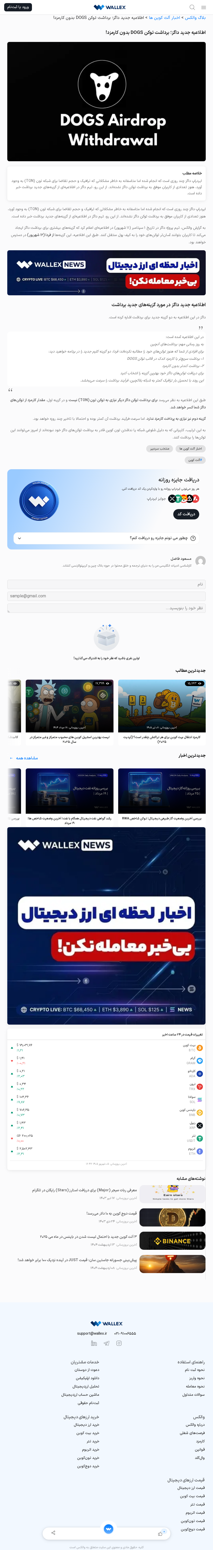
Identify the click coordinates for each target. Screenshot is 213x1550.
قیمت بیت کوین (192, 1496)
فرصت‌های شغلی (192, 1433)
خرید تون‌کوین (88, 1458)
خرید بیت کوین (87, 1433)
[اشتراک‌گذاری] (53, 1533)
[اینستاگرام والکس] (119, 1343)
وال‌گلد (200, 1458)
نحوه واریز (197, 1378)
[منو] (203, 7)
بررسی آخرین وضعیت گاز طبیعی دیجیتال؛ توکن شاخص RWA (162, 818)
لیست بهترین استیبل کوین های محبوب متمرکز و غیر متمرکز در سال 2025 (70, 739)
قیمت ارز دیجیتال (191, 1488)
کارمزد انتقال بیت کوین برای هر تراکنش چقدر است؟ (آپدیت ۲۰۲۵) (162, 739)
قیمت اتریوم (195, 1513)
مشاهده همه (27, 758)
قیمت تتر (197, 1504)
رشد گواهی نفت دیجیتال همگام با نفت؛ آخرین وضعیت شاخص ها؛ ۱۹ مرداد (69, 821)
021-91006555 (125, 1333)
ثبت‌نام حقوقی (88, 1403)
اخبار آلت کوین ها (164, 18)
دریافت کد (186, 514)
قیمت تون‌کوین (193, 1521)
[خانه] (108, 1529)
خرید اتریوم (90, 1449)
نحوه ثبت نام (195, 1370)
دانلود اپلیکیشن (87, 1378)
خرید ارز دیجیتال (86, 1425)
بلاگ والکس (195, 18)
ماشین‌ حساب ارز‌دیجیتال (80, 1395)
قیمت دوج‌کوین (193, 1529)
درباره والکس (195, 1425)
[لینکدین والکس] (94, 1343)
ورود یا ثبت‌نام (18, 7)
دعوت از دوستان (87, 1370)
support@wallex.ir (92, 1333)
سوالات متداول (193, 1395)
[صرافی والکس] (109, 7)
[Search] (192, 7)
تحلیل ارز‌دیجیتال (85, 1386)
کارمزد (200, 1441)
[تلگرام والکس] (106, 1343)
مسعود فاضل (181, 559)
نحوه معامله (195, 1386)
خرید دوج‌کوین (88, 1466)
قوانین (200, 1449)
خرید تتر (93, 1441)
